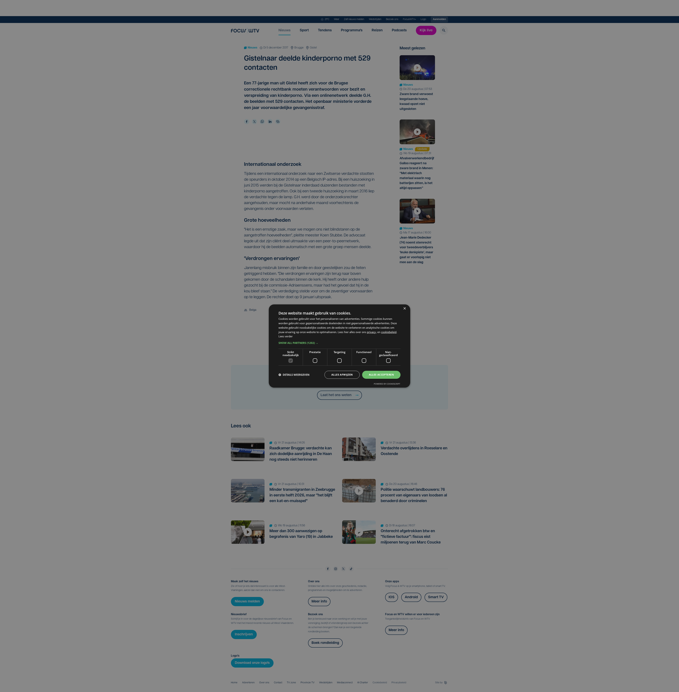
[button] (339, 342)
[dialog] (339, 346)
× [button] (404, 308)
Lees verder (285, 336)
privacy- (372, 332)
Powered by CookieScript (387, 383)
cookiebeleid (388, 332)
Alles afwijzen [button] (342, 374)
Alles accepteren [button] (381, 374)
